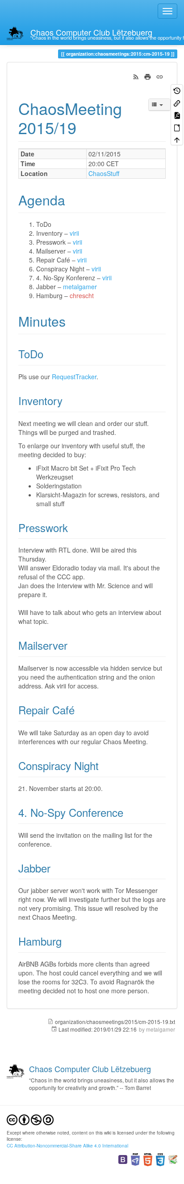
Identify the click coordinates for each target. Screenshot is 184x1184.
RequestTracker (74, 376)
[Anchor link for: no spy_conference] (128, 812)
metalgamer (80, 286)
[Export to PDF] (177, 114)
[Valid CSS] (160, 1159)
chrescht (82, 295)
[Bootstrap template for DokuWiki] (122, 1159)
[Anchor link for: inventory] (68, 400)
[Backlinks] (177, 102)
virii (74, 233)
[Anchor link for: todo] (48, 353)
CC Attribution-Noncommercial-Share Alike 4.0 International (67, 1145)
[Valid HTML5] (147, 1159)
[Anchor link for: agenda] (72, 199)
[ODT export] (177, 126)
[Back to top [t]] (177, 139)
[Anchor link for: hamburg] (67, 940)
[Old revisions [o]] (177, 90)
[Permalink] (159, 75)
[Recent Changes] (136, 75)
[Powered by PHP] (135, 1159)
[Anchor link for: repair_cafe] (80, 709)
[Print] (147, 75)
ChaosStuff (103, 173)
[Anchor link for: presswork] (73, 527)
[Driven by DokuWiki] (172, 1159)
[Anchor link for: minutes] (72, 321)
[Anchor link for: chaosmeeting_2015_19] (84, 127)
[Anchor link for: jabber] (55, 867)
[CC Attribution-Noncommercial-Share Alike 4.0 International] (30, 1119)
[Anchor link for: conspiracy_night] (104, 765)
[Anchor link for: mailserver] (72, 645)
